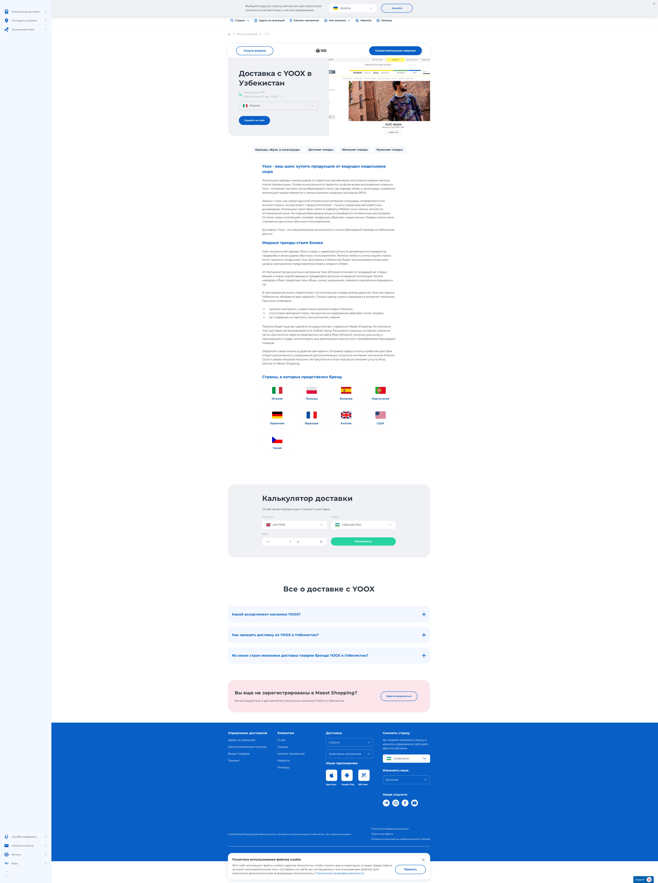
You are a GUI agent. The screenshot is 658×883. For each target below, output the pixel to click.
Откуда (267, 517)
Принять (410, 869)
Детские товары (320, 149)
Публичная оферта (382, 833)
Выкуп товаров (238, 753)
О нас (281, 740)
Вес (265, 534)
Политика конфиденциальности (390, 828)
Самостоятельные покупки (395, 50)
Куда (335, 517)
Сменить (397, 8)
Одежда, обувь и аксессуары (277, 149)
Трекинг (234, 760)
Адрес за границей (272, 20)
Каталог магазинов (306, 20)
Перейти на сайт (254, 120)
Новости (366, 20)
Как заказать (337, 20)
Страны (240, 20)
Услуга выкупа (255, 50)
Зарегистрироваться (399, 696)
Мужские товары (389, 149)
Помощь (386, 20)
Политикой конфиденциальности (340, 873)
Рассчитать (363, 541)
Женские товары (355, 149)
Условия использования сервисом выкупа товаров (400, 839)
